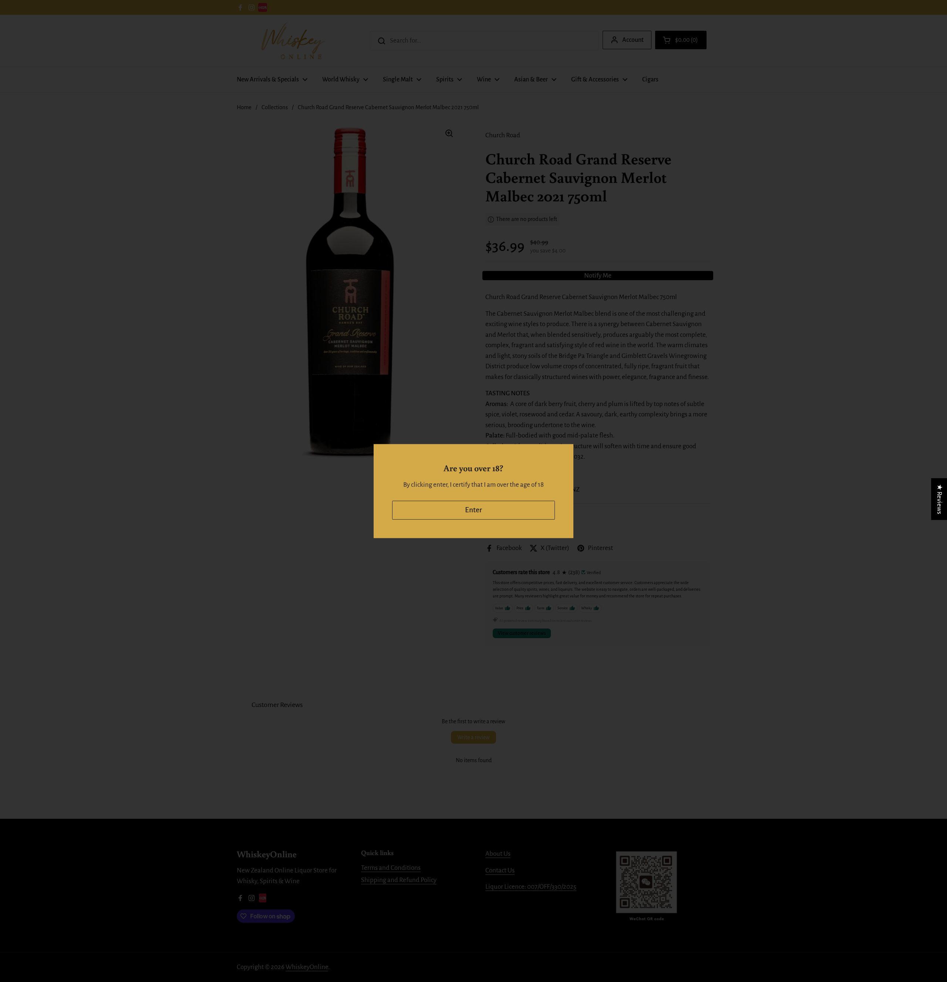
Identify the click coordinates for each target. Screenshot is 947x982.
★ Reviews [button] (939, 499)
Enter (473, 510)
